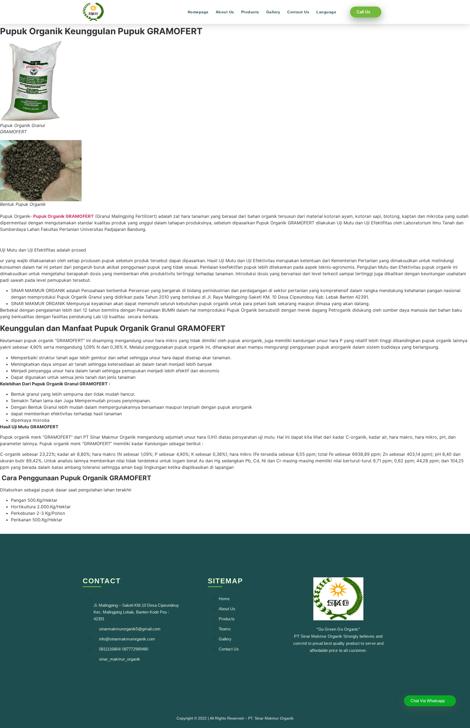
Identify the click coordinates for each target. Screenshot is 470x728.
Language (326, 12)
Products (250, 12)
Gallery (273, 12)
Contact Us (298, 12)
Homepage (198, 12)
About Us (225, 12)
